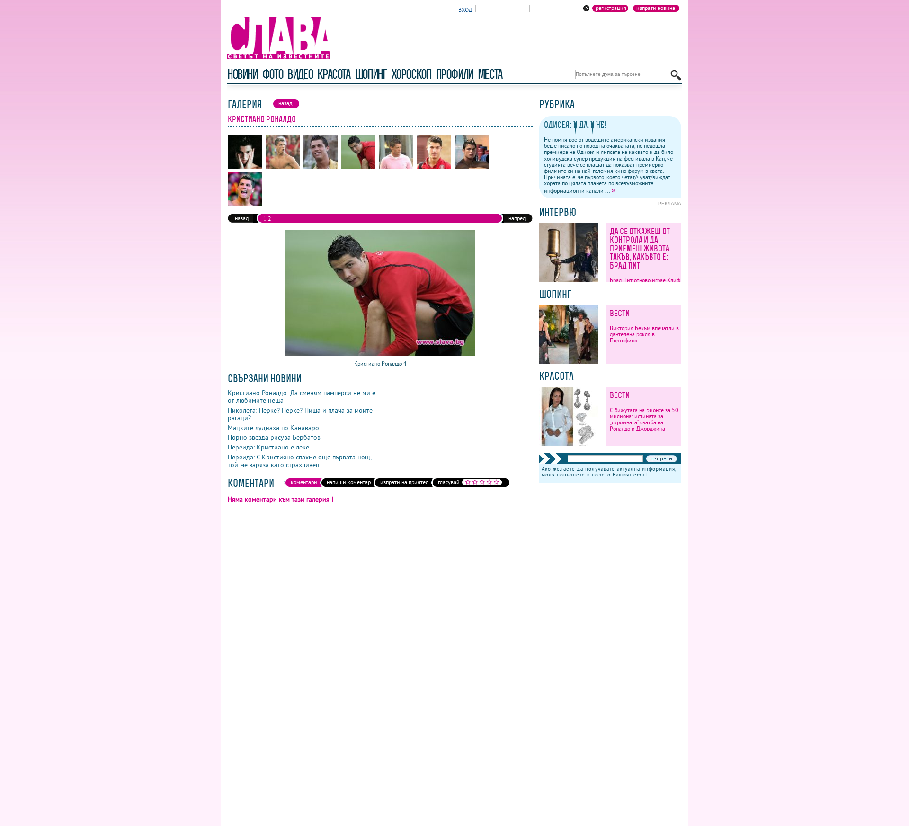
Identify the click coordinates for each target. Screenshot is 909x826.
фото (272, 74)
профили (454, 74)
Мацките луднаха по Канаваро (273, 427)
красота (333, 74)
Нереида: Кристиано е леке (268, 447)
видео (299, 74)
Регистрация (611, 8)
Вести (620, 313)
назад (242, 218)
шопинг (371, 74)
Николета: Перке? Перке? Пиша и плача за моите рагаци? (300, 414)
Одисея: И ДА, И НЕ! (575, 124)
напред (517, 218)
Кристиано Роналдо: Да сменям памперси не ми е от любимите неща (301, 396)
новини (242, 74)
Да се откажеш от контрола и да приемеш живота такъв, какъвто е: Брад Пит (640, 248)
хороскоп (411, 74)
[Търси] (675, 75)
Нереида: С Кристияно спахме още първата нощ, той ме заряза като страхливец (299, 461)
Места (490, 74)
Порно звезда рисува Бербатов (274, 437)
